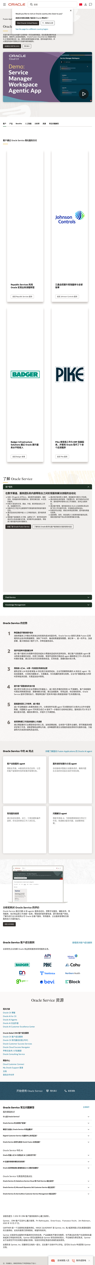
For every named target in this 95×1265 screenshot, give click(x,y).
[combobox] (52, 4)
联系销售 (71, 1091)
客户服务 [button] (8, 487)
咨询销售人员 (63, 1260)
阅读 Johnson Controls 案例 (67, 297)
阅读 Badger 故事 (18, 457)
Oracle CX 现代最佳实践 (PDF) (15, 1040)
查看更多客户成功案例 (82, 942)
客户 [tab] (4, 124)
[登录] (85, 4)
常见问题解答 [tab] (54, 124)
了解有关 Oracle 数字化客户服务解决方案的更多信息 (53, 527)
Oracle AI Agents (10, 1019)
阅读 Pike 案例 (62, 457)
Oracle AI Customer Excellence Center (19, 1026)
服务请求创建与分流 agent (65, 763)
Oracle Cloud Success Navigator (16, 1047)
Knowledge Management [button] (15, 605)
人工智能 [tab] (28, 124)
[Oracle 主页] (17, 4)
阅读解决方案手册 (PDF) (12, 46)
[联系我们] (90, 4)
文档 (5, 1071)
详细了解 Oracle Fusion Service (18, 527)
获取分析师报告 (9, 924)
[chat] (52, 1260)
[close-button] (89, 1260)
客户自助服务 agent (16, 763)
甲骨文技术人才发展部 (12, 1050)
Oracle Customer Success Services (17, 1043)
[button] (4, 4)
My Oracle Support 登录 (13, 1067)
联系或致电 (81, 1260)
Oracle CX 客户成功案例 (13, 1036)
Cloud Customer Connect (13, 1064)
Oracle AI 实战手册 (11, 1023)
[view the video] (47, 77)
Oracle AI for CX (9, 1016)
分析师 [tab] (37, 124)
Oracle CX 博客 (9, 1012)
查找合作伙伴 (8, 1074)
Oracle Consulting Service (14, 1054)
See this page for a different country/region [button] (32, 29)
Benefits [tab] (19, 124)
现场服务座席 (13, 813)
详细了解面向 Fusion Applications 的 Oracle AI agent (68, 751)
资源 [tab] (44, 124)
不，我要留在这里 (47, 23)
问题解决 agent (60, 813)
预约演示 (27, 46)
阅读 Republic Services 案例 (22, 297)
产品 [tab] (11, 124)
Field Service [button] (10, 597)
